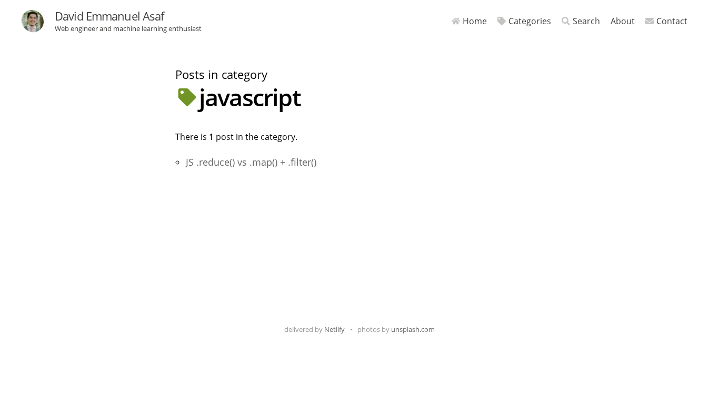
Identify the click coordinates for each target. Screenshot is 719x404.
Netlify (334, 329)
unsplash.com (413, 329)
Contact (671, 21)
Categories (529, 21)
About (623, 21)
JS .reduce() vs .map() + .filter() (251, 162)
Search (586, 21)
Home (475, 21)
